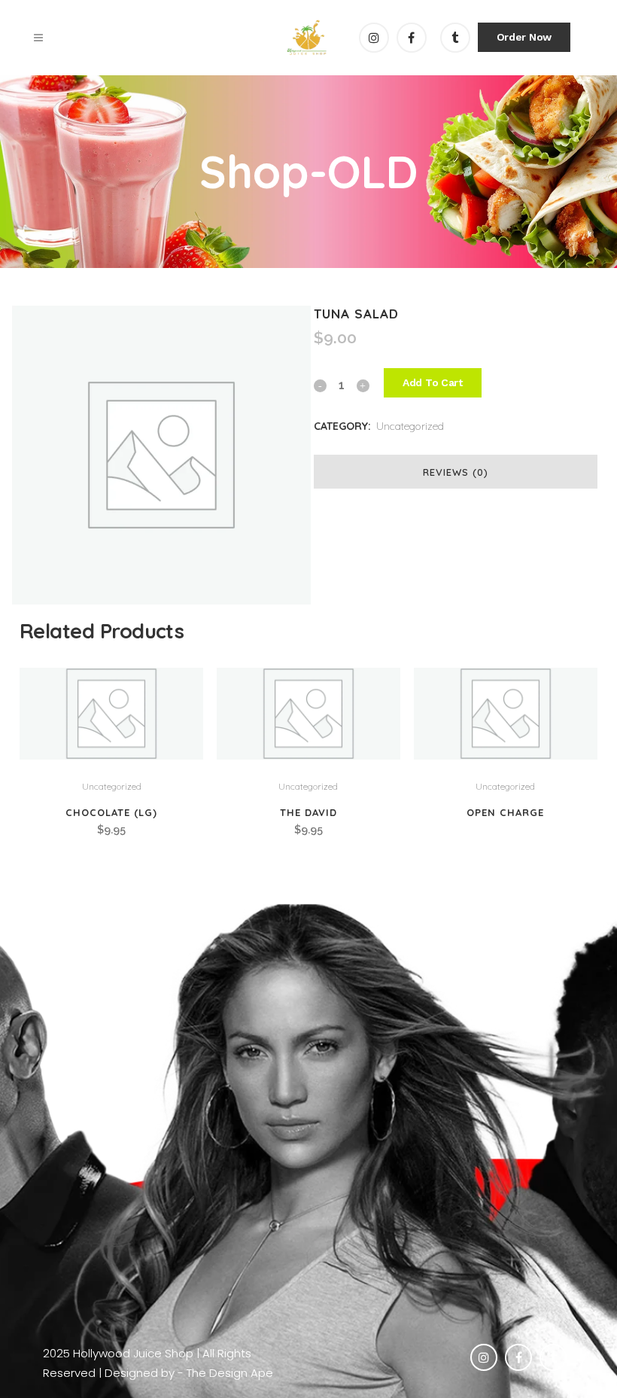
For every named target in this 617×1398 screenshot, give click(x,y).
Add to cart (433, 382)
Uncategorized (410, 426)
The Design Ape (230, 1373)
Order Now (524, 37)
